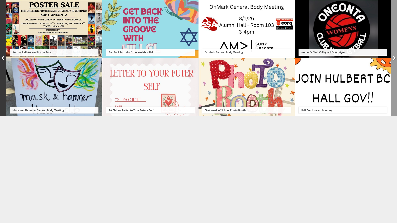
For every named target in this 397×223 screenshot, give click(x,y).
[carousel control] (3, 58)
